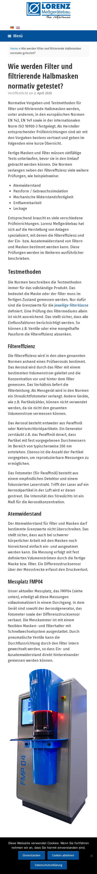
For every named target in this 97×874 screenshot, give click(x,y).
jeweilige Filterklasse (71, 305)
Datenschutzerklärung (48, 865)
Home (14, 48)
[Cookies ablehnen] (91, 855)
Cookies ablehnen (63, 855)
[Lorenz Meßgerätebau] (48, 10)
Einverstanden (31, 855)
